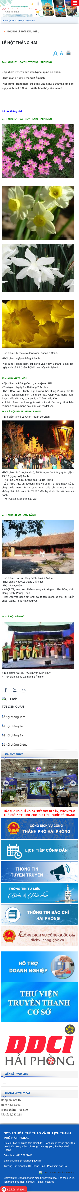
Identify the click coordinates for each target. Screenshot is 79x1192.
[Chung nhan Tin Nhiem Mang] (56, 1173)
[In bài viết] (68, 53)
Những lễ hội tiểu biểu (23, 31)
